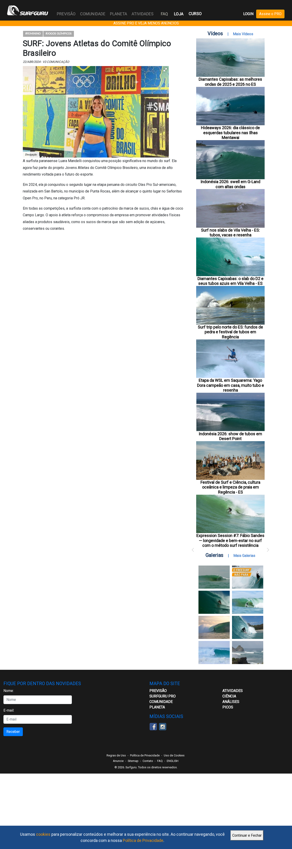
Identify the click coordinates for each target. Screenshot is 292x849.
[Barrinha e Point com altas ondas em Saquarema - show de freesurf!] (214, 602)
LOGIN (248, 14)
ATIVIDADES (232, 691)
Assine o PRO (270, 14)
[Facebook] (153, 726)
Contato (148, 761)
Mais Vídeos (243, 34)
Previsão (158, 691)
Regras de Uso (116, 755)
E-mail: (8, 710)
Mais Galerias (244, 555)
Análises (230, 701)
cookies (43, 834)
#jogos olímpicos (59, 33)
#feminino (33, 33)
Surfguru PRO (162, 696)
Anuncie (118, 761)
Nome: (8, 691)
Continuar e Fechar (247, 835)
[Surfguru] (27, 10)
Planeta (157, 707)
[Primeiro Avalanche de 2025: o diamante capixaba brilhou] (247, 602)
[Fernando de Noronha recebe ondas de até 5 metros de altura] (247, 652)
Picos (227, 707)
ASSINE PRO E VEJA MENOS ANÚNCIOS (146, 23)
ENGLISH (172, 761)
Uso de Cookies (174, 755)
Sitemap (133, 761)
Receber (13, 731)
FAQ (164, 13)
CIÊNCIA (229, 696)
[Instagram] (162, 726)
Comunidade (161, 701)
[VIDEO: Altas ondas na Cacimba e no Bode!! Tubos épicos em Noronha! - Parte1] (247, 627)
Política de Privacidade (143, 840)
